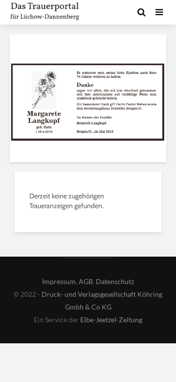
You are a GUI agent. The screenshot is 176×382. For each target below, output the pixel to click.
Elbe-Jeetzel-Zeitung (111, 319)
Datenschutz (115, 281)
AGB (86, 281)
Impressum (59, 281)
